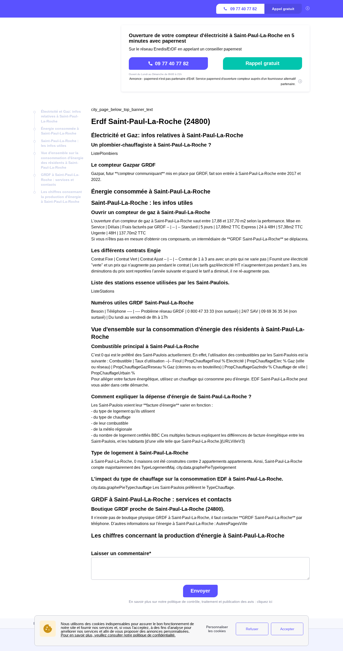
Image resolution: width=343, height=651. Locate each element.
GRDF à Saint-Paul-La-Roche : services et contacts (60, 179)
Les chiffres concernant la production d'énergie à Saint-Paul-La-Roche (61, 197)
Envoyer (200, 591)
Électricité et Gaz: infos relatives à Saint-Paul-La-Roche (61, 116)
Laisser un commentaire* (121, 553)
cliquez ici (264, 602)
